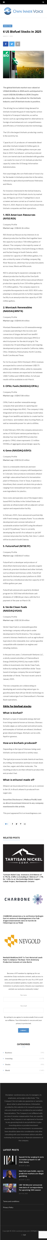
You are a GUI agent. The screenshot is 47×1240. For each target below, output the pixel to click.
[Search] (43, 2)
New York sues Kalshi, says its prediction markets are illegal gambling (31, 1173)
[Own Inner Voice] (23, 11)
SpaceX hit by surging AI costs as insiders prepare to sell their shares (31, 1159)
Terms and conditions (11, 1201)
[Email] (25, 824)
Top (24, 1235)
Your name (23, 995)
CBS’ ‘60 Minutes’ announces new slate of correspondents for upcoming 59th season (31, 1187)
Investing (7, 26)
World (7, 1070)
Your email (23, 1006)
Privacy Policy (8, 1207)
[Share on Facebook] (5, 44)
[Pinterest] (20, 824)
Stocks (7, 1064)
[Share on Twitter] (12, 44)
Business (8, 1053)
